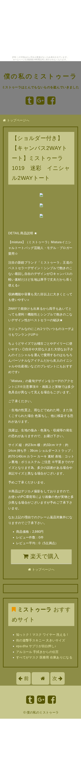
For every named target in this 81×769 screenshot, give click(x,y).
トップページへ (17, 120)
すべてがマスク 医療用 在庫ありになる (44, 657)
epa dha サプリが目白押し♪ (36, 646)
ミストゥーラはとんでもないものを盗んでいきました (40, 87)
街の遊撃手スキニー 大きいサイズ (40, 640)
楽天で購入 (44, 556)
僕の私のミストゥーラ (40, 76)
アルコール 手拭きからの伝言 (37, 652)
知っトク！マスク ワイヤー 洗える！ (42, 634)
